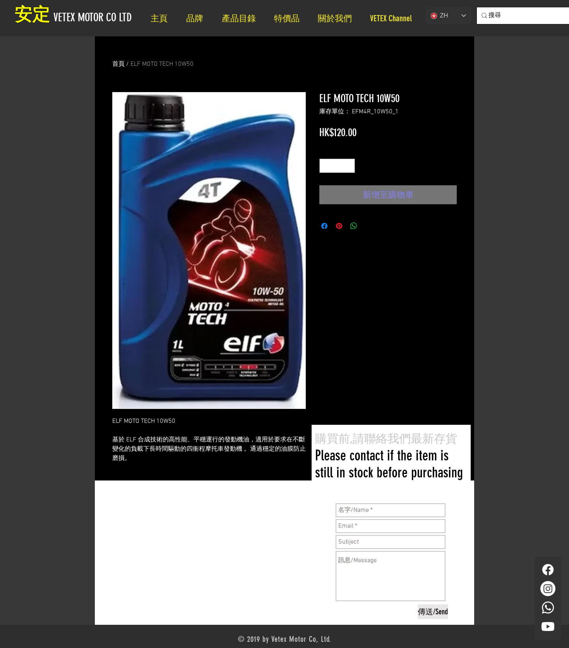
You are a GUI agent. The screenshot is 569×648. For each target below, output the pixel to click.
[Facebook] (547, 569)
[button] (338, 18)
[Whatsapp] (547, 607)
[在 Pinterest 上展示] (339, 226)
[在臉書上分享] (324, 226)
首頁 (118, 64)
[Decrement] (325, 166)
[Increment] (349, 166)
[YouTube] (547, 626)
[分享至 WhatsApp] (353, 226)
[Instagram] (547, 588)
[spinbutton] (337, 166)
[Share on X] (368, 226)
